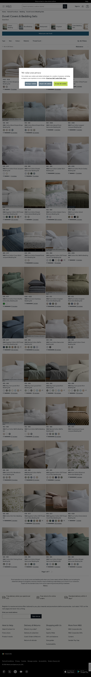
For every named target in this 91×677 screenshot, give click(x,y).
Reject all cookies (45, 83)
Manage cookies (31, 83)
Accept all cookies (61, 83)
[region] (46, 78)
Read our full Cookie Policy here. (56, 78)
